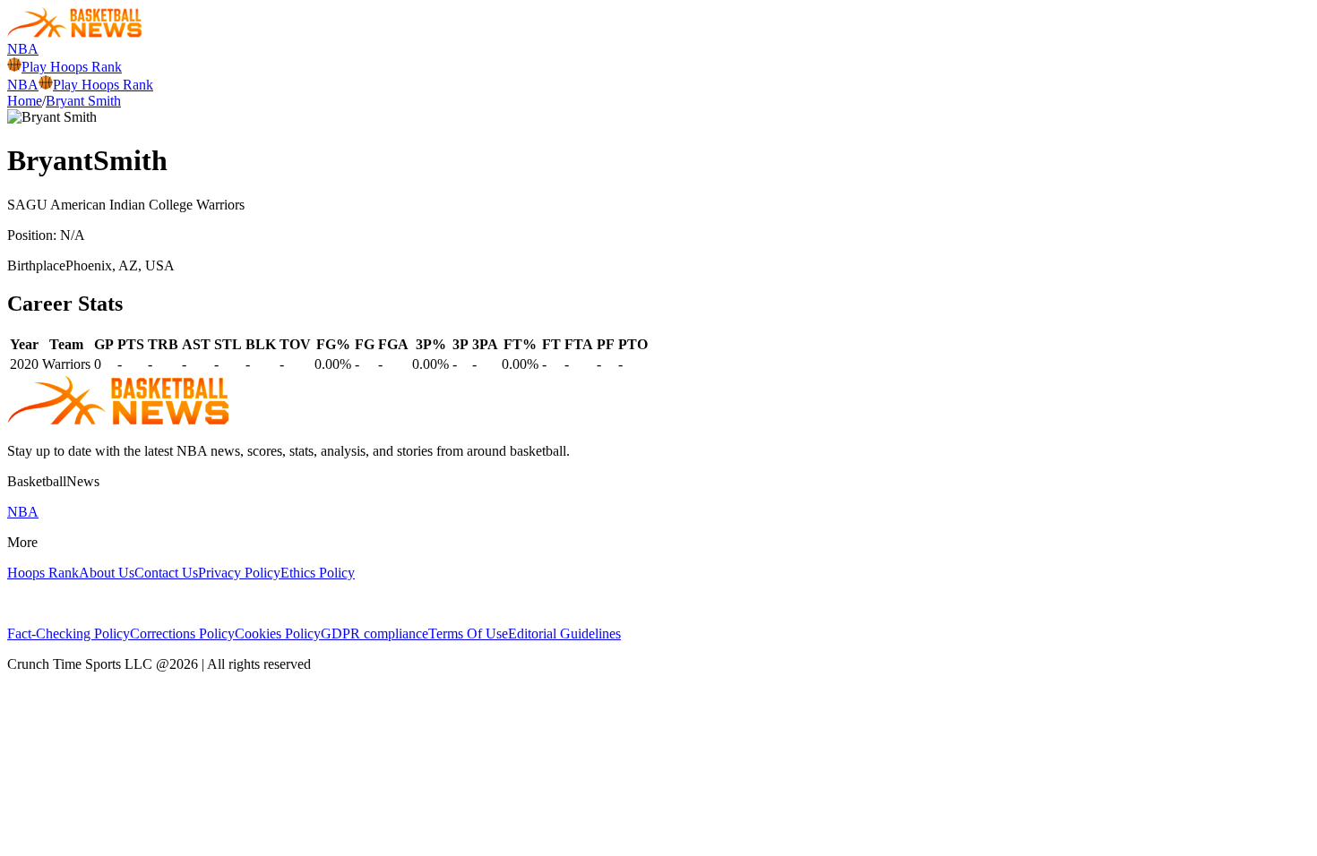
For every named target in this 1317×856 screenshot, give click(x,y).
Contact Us (166, 572)
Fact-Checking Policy (68, 633)
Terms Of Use (468, 633)
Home (24, 100)
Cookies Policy (278, 633)
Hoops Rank (43, 572)
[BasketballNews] (74, 32)
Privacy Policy (239, 572)
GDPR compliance (374, 633)
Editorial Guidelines (564, 633)
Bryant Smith (83, 100)
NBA (23, 48)
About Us (106, 572)
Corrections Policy (182, 633)
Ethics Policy (317, 572)
